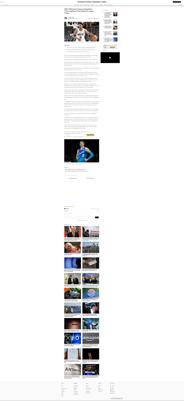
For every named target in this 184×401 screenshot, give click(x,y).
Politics (81, 4)
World (78, 4)
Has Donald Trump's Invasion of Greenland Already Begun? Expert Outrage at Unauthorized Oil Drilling (72, 315)
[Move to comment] (98, 18)
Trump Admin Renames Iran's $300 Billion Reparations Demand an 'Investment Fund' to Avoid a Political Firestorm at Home (72, 239)
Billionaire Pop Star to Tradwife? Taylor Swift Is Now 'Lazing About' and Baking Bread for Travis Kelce (90, 361)
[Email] (96, 18)
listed (75, 68)
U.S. (74, 4)
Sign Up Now (112, 47)
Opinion (105, 4)
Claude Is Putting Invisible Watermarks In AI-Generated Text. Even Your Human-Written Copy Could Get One (72, 377)
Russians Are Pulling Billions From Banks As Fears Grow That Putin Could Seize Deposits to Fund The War (90, 239)
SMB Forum (75, 388)
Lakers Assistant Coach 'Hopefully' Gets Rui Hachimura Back (76, 171)
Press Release (76, 391)
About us (87, 385)
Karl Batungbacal (71, 17)
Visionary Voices (76, 385)
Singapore (99, 388)
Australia (99, 385)
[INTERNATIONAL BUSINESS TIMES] (92, 2)
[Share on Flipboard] (93, 18)
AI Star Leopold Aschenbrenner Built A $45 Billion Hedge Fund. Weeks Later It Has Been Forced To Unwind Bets (72, 270)
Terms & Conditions (88, 388)
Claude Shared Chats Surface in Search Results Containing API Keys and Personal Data (72, 361)
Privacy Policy (92, 136)
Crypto (96, 4)
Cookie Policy (88, 391)
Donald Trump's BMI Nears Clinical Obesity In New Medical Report (108, 27)
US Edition (180, 4)
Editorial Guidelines (90, 178)
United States (100, 391)
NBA (69, 55)
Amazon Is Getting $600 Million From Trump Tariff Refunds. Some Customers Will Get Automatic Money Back (90, 345)
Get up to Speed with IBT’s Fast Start (112, 45)
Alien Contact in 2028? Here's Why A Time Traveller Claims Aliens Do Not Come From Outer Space (90, 254)
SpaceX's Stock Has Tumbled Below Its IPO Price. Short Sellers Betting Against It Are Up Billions (90, 377)
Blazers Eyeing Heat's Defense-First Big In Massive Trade (75, 169)
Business (92, 4)
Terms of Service (86, 136)
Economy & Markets (87, 4)
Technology (101, 4)
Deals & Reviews (110, 4)
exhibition (67, 97)
